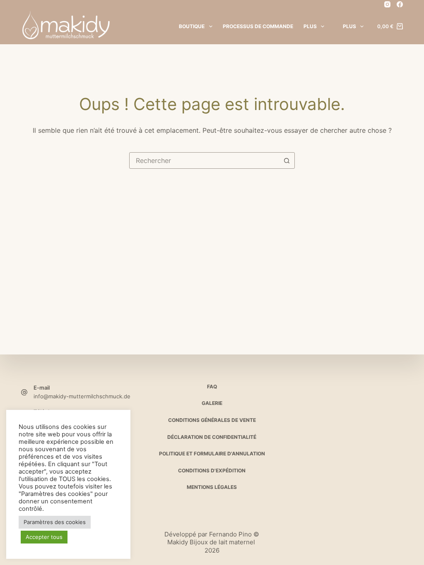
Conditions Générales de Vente (212, 420)
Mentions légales (212, 487)
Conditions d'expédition (212, 470)
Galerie (212, 403)
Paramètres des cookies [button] (55, 522)
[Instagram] (387, 4)
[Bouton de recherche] (286, 160)
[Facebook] (400, 4)
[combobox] (204, 160)
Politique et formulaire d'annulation (212, 453)
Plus (310, 26)
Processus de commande (258, 26)
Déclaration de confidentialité (211, 437)
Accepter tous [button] (44, 537)
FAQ (212, 386)
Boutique (192, 26)
